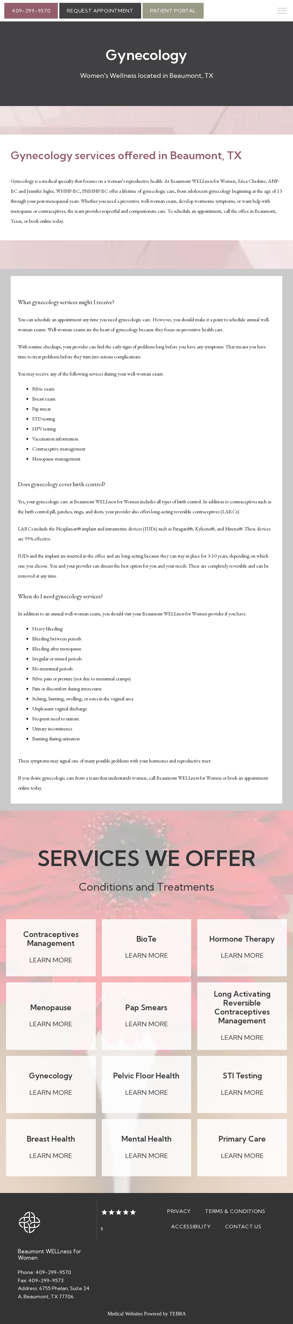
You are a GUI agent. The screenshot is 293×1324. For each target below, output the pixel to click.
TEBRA (177, 1314)
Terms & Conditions (235, 1211)
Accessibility (190, 1226)
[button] (282, 11)
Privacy (179, 1211)
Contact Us (243, 1226)
